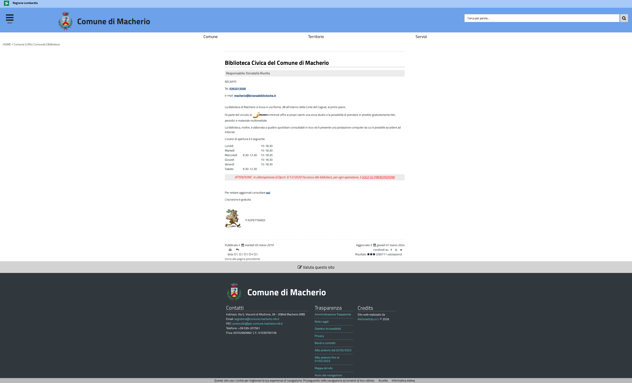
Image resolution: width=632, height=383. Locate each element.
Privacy (319, 336)
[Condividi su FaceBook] (391, 250)
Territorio (316, 36)
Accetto (383, 380)
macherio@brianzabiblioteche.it (255, 95)
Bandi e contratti (325, 343)
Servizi (421, 36)
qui (268, 192)
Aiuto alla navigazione (328, 375)
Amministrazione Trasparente (333, 314)
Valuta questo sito (318, 267)
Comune (210, 36)
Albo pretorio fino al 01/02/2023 (327, 359)
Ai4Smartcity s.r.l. (368, 319)
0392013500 (237, 88)
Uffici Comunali (35, 44)
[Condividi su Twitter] (401, 250)
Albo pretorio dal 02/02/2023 (333, 350)
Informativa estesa (403, 380)
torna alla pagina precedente (242, 259)
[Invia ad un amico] (238, 249)
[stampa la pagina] (231, 249)
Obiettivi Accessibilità (328, 329)
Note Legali (322, 321)
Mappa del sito (324, 368)
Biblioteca (53, 44)
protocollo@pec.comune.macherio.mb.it (258, 323)
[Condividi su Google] (396, 250)
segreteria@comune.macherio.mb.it (256, 319)
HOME (7, 44)
